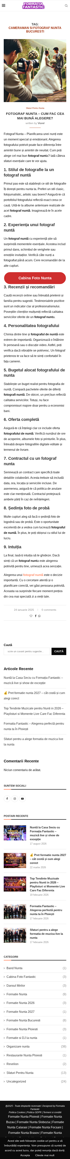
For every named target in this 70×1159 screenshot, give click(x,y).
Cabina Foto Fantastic (36, 976)
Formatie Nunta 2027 (36, 1011)
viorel (41, 123)
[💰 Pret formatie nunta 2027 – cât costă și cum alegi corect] (15, 860)
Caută (8, 645)
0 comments (49, 609)
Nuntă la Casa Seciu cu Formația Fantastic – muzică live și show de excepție (45, 833)
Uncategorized (36, 1081)
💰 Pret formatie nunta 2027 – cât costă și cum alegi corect (48, 858)
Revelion (36, 1064)
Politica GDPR (34, 1112)
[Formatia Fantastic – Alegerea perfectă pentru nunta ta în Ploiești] (15, 911)
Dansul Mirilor (36, 985)
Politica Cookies (17, 1112)
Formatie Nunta (36, 994)
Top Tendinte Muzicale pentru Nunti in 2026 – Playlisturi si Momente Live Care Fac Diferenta (47, 884)
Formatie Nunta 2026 (36, 1002)
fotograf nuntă (33, 574)
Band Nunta (36, 968)
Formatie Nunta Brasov (23, 1132)
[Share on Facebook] (35, 615)
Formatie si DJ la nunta (36, 1037)
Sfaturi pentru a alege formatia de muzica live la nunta (46, 933)
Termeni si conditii (52, 1112)
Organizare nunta (36, 1046)
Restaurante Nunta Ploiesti (36, 1055)
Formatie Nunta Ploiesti (36, 1029)
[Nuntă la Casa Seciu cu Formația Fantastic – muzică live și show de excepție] (15, 832)
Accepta (25, 1155)
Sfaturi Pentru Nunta (36, 1072)
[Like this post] (31, 615)
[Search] (66, 5)
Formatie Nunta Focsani (45, 1127)
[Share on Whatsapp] (39, 615)
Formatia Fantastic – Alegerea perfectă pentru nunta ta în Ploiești (46, 910)
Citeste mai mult (44, 1155)
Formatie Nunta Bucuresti (36, 1020)
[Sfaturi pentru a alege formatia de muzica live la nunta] (15, 935)
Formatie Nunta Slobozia (33, 1122)
